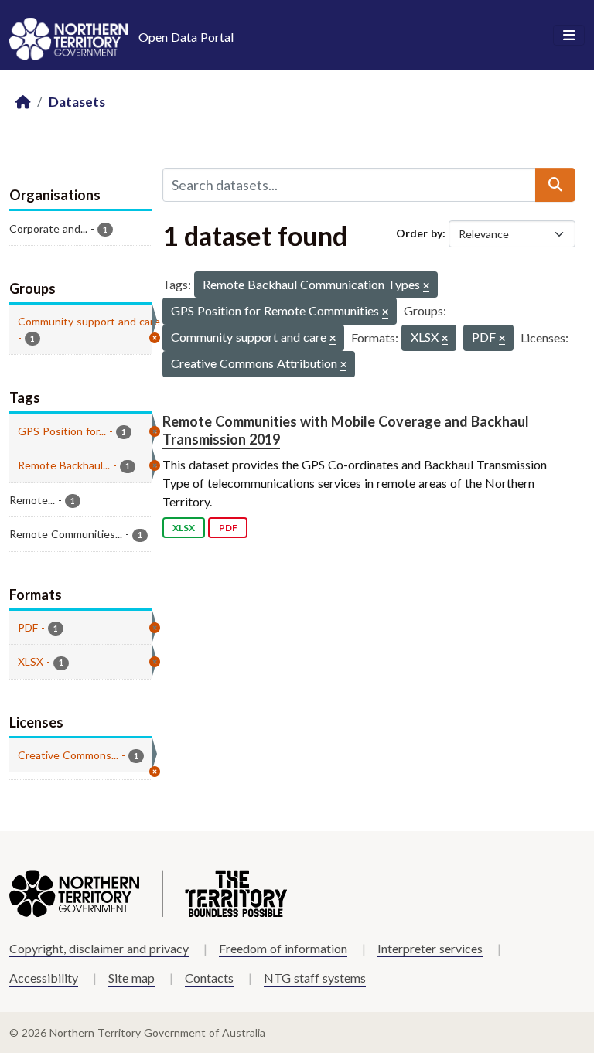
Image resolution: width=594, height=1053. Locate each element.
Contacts (209, 977)
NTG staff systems (315, 977)
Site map (131, 977)
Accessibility (43, 977)
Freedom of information (283, 948)
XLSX (183, 527)
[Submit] (555, 185)
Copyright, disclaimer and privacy (99, 948)
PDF (228, 527)
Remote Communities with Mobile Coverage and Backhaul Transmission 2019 (345, 430)
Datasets (77, 102)
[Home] (23, 102)
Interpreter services (430, 948)
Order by (419, 233)
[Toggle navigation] (569, 35)
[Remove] (426, 286)
